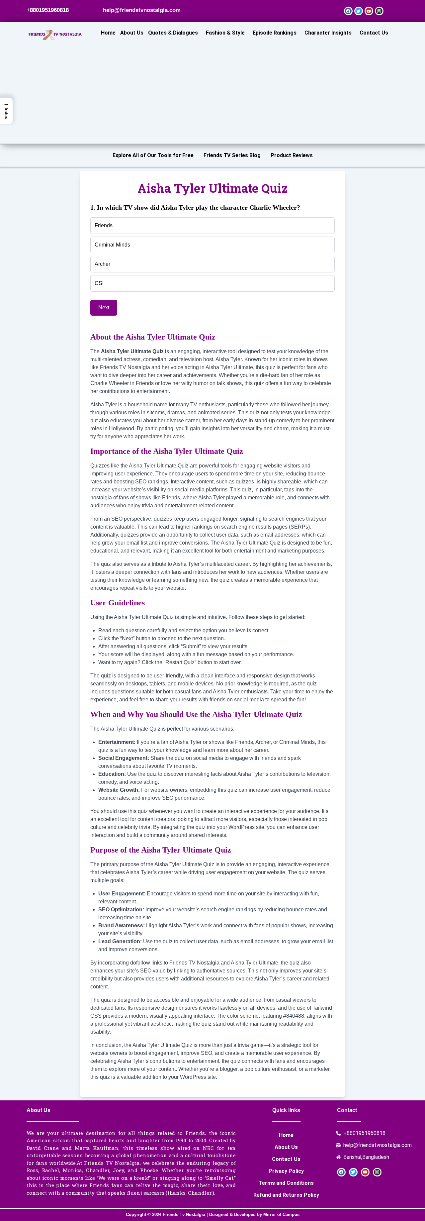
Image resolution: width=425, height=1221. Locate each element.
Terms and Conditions (286, 1183)
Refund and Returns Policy (286, 1195)
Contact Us (374, 33)
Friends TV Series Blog (232, 155)
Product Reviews (292, 155)
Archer (102, 264)
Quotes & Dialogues (173, 33)
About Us (131, 33)
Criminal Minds (112, 245)
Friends (104, 225)
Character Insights (328, 33)
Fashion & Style (225, 33)
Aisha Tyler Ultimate (229, 367)
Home (108, 33)
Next (103, 307)
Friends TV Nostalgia (125, 367)
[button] (175, 33)
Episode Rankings (275, 33)
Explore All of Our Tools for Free (153, 155)
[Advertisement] (244, 87)
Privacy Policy (286, 1171)
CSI (99, 283)
